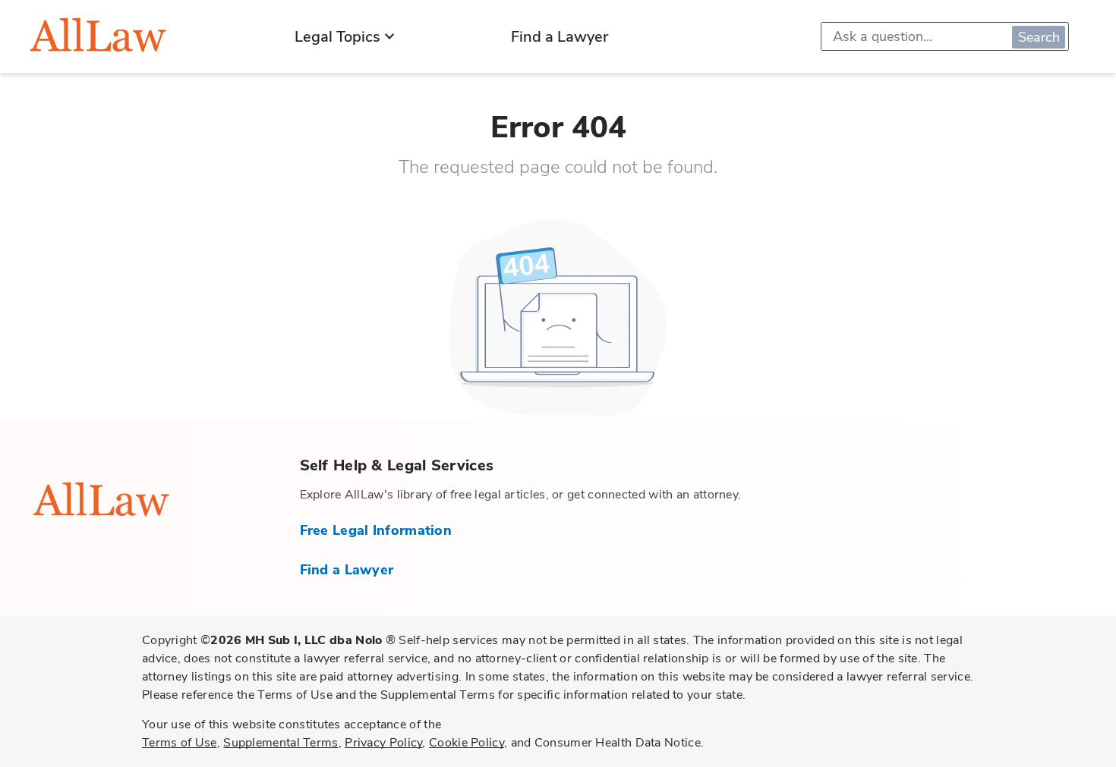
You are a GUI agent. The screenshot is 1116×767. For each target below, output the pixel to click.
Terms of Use (179, 742)
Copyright (269, 640)
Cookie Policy (466, 742)
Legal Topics (337, 37)
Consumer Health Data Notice (617, 742)
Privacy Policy (383, 742)
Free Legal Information (376, 530)
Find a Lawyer (559, 37)
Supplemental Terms (280, 742)
